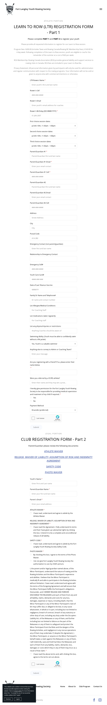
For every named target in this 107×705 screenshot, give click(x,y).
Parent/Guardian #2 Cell (39, 203)
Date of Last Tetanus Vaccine (41, 285)
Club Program (84, 686)
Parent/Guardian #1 (38, 151)
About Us (72, 686)
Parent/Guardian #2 (38, 182)
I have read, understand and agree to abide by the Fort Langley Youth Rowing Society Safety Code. (54, 545)
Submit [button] (36, 427)
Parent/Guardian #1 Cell (39, 172)
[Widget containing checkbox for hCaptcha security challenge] (46, 418)
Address (33, 213)
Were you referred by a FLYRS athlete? (45, 378)
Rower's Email (35, 101)
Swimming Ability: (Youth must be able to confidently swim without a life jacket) (53, 338)
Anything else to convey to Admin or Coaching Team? (50, 349)
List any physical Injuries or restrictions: (45, 326)
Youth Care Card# (37, 275)
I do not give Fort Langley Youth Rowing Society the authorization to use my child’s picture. (53, 562)
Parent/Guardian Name (39, 489)
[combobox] (53, 125)
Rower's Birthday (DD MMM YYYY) (43, 111)
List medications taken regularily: (43, 316)
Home (62, 686)
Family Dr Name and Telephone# (43, 295)
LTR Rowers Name (37, 80)
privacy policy (18, 691)
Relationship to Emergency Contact (44, 254)
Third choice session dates (40, 141)
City (31, 223)
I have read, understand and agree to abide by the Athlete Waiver (53, 514)
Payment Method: (37, 405)
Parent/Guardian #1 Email (40, 162)
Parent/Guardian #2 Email (40, 193)
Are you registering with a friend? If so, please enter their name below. (52, 363)
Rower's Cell (34, 90)
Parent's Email (35, 499)
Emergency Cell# (36, 264)
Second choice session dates (41, 131)
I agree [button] (18, 699)
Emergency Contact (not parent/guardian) (46, 244)
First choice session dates (40, 121)
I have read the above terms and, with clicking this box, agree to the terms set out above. (54, 655)
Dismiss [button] (8, 699)
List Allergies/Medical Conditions (42, 305)
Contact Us (97, 686)
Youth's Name (35, 479)
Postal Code (34, 234)
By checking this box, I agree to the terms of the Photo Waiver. (54, 556)
